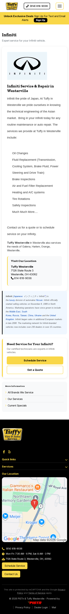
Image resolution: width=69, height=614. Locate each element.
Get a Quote (35, 369)
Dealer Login (41, 607)
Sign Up (40, 20)
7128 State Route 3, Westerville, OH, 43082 (28, 558)
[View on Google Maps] (34, 509)
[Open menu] (60, 6)
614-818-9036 (22, 278)
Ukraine (38, 315)
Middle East (14, 311)
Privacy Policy (22, 607)
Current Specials (17, 405)
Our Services (15, 399)
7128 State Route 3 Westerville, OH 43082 (24, 270)
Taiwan (23, 315)
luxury (12, 300)
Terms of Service (36, 593)
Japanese (17, 296)
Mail (54, 607)
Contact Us (11, 574)
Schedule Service (35, 360)
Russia (16, 315)
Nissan (39, 300)
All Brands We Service (20, 392)
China (30, 315)
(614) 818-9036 (13, 548)
